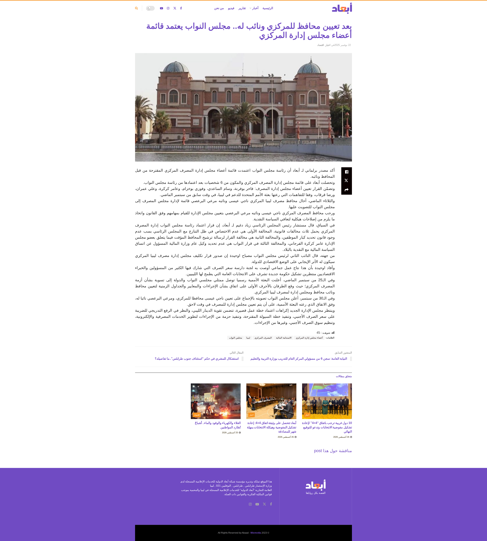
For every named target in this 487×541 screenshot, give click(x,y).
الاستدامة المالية (283, 337)
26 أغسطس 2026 (341, 437)
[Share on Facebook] (346, 171)
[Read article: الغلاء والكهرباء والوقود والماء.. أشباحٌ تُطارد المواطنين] (216, 401)
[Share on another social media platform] (346, 190)
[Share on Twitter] (346, 181)
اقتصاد (320, 45)
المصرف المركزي (263, 337)
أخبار (255, 8)
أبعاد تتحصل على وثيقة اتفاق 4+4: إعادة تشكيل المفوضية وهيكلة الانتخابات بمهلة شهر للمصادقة (271, 427)
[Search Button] (136, 8)
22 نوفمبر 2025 (342, 45)
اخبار (327, 45)
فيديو (231, 8)
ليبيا (248, 337)
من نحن (219, 8)
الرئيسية (268, 8)
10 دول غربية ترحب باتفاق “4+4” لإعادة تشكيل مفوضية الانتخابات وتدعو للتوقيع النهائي (327, 427)
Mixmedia (256, 532)
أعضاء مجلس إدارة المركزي (309, 337)
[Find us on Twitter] (174, 8)
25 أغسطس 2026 (230, 432)
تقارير (242, 8)
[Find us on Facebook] (181, 8)
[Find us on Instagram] (168, 8)
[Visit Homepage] (342, 8)
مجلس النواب (235, 337)
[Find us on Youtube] (161, 8)
